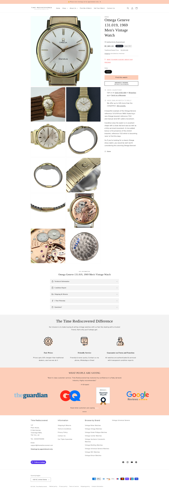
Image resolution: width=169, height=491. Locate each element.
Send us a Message (118, 95)
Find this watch (121, 77)
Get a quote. (121, 106)
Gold (109, 72)
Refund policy (53, 486)
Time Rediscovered (41, 486)
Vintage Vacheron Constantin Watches (95, 440)
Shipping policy (85, 486)
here (97, 408)
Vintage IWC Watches (92, 452)
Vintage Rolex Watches (93, 425)
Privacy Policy (63, 432)
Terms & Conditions (64, 429)
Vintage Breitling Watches (94, 445)
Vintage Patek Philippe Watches (96, 432)
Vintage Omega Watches (93, 429)
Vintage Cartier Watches (93, 436)
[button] (65, 8)
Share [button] (109, 151)
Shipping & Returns (64, 425)
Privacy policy (63, 486)
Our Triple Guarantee (65, 439)
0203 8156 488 (120, 93)
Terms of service (74, 486)
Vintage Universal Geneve (121, 420)
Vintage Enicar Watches (93, 455)
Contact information (97, 486)
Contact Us (62, 436)
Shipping (107, 53)
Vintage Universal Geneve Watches (97, 448)
